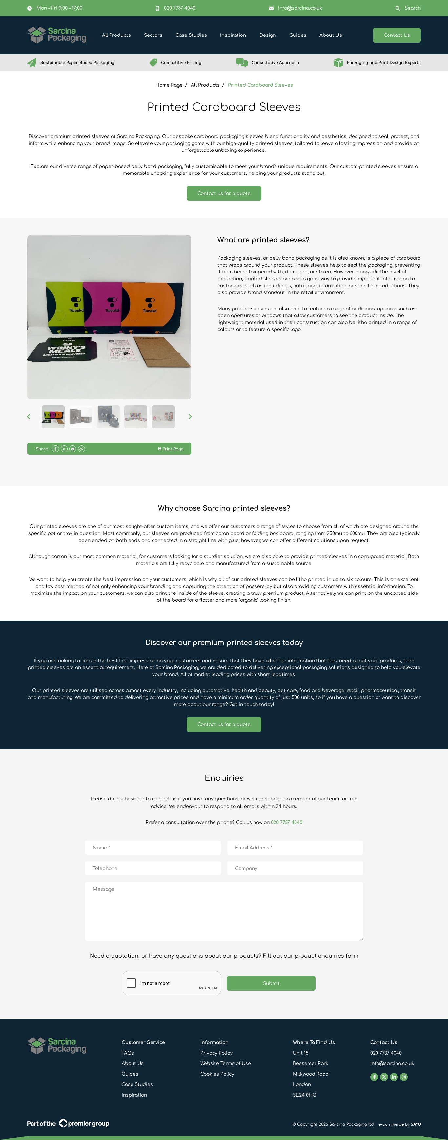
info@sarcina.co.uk (392, 1063)
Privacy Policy (216, 1053)
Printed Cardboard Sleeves (260, 85)
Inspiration (134, 1095)
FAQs (128, 1053)
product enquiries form (326, 956)
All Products (205, 85)
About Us (133, 1063)
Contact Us (397, 35)
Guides (130, 1074)
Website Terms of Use (225, 1063)
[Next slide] (409, 63)
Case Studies (137, 1084)
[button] (53, 416)
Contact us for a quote (224, 193)
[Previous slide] (39, 63)
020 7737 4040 (286, 822)
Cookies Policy (217, 1074)
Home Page (169, 85)
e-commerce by (399, 1124)
